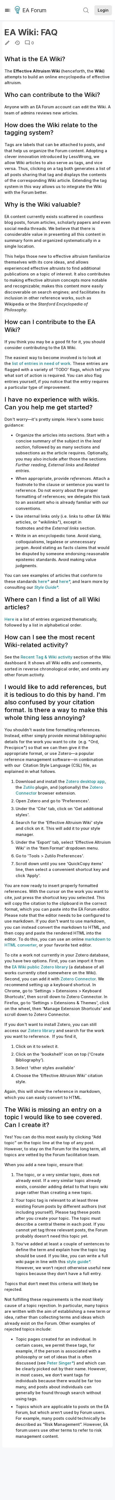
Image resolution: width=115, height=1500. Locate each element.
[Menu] (7, 10)
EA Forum (34, 10)
